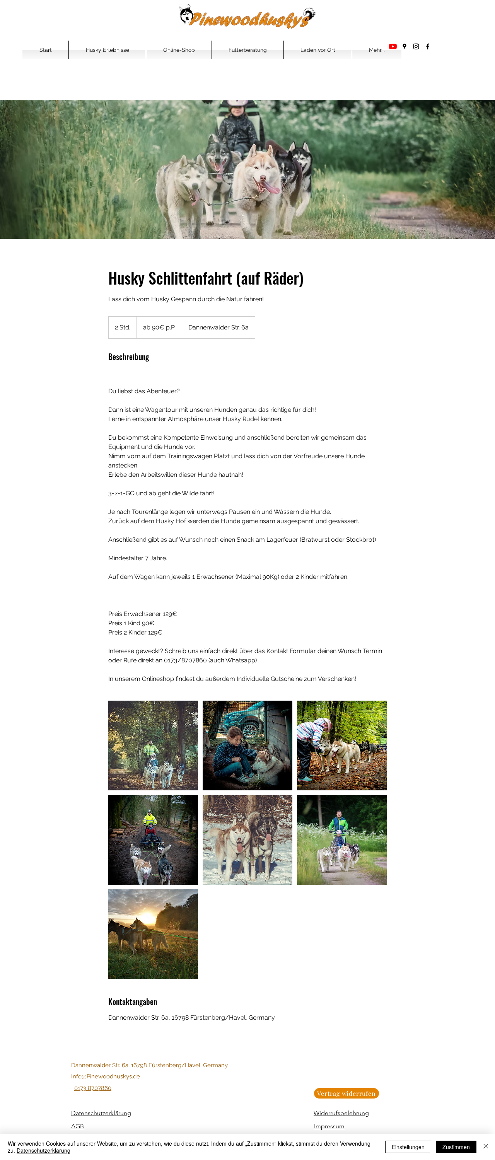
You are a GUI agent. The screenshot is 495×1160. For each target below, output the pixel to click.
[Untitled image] (153, 745)
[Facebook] (428, 46)
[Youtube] (393, 46)
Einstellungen (408, 1147)
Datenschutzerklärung (43, 1150)
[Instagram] (416, 46)
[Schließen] (485, 1147)
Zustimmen (456, 1147)
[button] (107, 50)
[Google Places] (404, 46)
